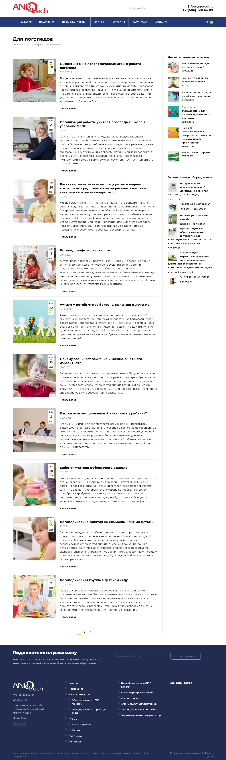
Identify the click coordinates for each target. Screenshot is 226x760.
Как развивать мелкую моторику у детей (196, 65)
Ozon (24, 717)
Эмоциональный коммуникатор (141, 715)
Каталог (74, 683)
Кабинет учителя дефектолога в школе (93, 468)
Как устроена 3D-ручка (196, 152)
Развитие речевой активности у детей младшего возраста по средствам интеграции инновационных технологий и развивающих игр (104, 188)
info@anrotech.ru (200, 6)
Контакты (75, 741)
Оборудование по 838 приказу (85, 702)
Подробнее (19, 756)
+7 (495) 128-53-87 (197, 10)
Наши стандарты (79, 694)
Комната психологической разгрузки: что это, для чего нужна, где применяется (196, 135)
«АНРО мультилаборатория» (139, 703)
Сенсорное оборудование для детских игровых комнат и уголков (197, 113)
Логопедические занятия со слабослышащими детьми (107, 522)
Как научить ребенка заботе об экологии (195, 79)
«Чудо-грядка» (130, 698)
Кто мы (73, 718)
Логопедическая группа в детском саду (94, 580)
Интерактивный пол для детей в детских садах (197, 94)
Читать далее (68, 108)
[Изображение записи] (173, 67)
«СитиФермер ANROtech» (137, 692)
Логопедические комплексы (139, 709)
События (74, 730)
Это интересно (81, 724)
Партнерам (76, 735)
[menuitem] (24, 22)
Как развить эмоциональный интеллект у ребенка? (103, 413)
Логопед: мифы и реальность (85, 250)
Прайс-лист (76, 688)
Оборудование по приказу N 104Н (89, 711)
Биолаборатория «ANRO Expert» (136, 685)
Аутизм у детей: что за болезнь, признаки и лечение (104, 304)
